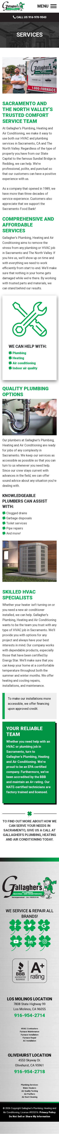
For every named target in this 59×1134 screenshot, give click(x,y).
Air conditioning (24, 363)
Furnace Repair (29, 1038)
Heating (18, 358)
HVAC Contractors (29, 1029)
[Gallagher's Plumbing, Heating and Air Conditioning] (13, 6)
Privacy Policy (47, 1112)
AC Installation (29, 1041)
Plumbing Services (29, 1085)
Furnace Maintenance (29, 1032)
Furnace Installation (29, 1035)
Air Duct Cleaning (29, 1097)
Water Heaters (29, 1088)
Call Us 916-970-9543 (31, 17)
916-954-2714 (29, 1015)
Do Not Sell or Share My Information (29, 1116)
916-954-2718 (29, 1071)
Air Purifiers (29, 1094)
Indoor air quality (25, 368)
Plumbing (19, 353)
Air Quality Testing (29, 1091)
